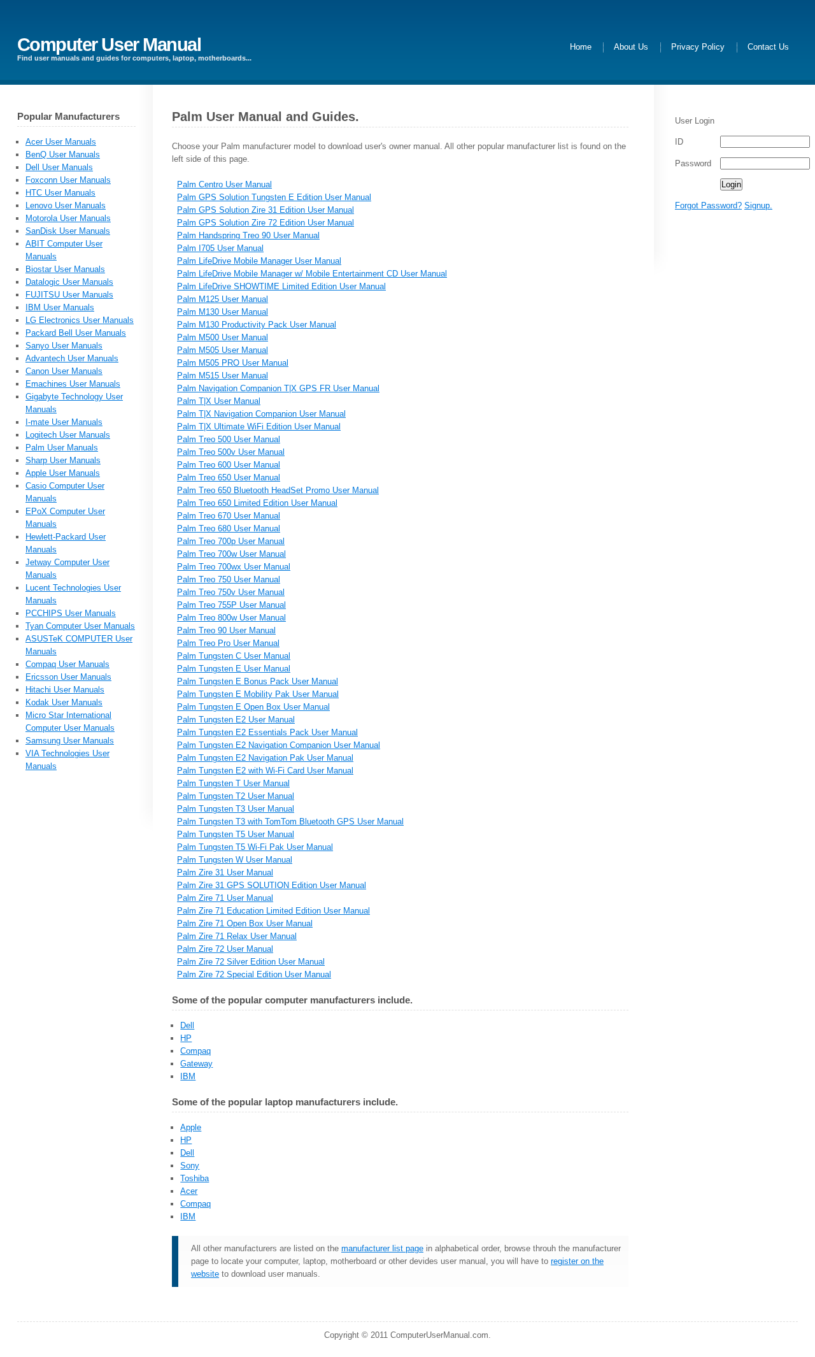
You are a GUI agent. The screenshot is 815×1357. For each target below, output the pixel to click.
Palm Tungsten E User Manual (233, 668)
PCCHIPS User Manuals (70, 613)
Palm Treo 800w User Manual (231, 617)
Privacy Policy (698, 47)
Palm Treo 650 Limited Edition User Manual (257, 503)
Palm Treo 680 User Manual (228, 528)
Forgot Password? (708, 205)
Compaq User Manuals (67, 664)
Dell (187, 1025)
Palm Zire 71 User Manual (225, 898)
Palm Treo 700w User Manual (231, 554)
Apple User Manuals (62, 473)
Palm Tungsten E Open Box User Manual (253, 707)
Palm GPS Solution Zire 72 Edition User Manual (265, 222)
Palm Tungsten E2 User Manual (236, 719)
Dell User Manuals (59, 167)
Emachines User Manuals (72, 384)
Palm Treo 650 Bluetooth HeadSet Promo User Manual (278, 490)
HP (186, 1038)
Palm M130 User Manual (222, 312)
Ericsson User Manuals (68, 677)
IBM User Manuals (59, 307)
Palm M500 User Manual (222, 337)
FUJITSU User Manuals (69, 294)
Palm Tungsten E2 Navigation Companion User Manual (278, 745)
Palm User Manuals (61, 447)
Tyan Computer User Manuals (80, 626)
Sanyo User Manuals (64, 345)
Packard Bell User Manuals (75, 333)
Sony (189, 1165)
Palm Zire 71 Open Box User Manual (245, 923)
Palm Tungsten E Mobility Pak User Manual (258, 694)
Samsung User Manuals (69, 740)
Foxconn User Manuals (68, 180)
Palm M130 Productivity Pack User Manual (256, 324)
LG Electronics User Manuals (79, 320)
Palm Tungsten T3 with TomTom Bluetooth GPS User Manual (290, 821)
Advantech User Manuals (71, 358)
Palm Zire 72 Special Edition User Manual (254, 974)
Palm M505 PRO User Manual (232, 363)
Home (581, 47)
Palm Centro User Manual (224, 184)
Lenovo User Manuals (65, 205)
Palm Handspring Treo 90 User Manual (248, 235)
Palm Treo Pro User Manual (228, 643)
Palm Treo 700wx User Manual (233, 566)
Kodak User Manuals (64, 702)
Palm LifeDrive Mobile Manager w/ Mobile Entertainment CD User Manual (312, 273)
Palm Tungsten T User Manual (233, 783)
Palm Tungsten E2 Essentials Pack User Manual (267, 732)
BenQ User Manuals (62, 154)
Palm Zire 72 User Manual (225, 949)
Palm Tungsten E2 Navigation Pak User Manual (265, 758)
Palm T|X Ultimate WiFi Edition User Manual (259, 426)
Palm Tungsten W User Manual (234, 860)
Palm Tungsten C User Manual (233, 656)
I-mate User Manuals (64, 422)
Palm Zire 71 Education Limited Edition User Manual (273, 910)
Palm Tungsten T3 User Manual (235, 809)
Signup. (758, 205)
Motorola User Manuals (68, 218)
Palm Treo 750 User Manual (228, 579)
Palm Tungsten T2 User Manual (235, 796)
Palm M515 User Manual (222, 375)
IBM (187, 1076)
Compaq (195, 1051)
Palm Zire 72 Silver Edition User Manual (251, 961)
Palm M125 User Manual (222, 299)
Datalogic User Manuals (69, 282)
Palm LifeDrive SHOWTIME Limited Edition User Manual (281, 286)
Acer (188, 1191)
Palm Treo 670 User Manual (228, 516)
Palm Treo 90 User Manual (226, 630)
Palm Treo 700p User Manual (231, 541)
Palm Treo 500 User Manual (228, 439)
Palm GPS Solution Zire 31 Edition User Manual (265, 210)
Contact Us (768, 47)
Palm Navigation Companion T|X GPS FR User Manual (278, 388)
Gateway (196, 1063)
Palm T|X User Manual (218, 401)
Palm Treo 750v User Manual (231, 592)
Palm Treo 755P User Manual (231, 605)
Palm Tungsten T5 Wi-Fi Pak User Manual (255, 847)
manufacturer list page (382, 1248)
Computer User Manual (109, 44)
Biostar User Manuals (65, 269)
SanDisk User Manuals (67, 231)
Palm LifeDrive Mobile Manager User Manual (259, 261)
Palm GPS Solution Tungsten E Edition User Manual (274, 197)
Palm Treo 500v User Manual (231, 452)
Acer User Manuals (60, 142)
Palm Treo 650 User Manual (228, 477)
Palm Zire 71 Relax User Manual (237, 936)
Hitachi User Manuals (64, 689)
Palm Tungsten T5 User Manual (235, 834)
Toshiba (194, 1178)
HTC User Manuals (60, 192)
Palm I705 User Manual (220, 248)
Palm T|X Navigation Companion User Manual (261, 414)
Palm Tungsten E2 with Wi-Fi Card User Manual (265, 770)
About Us (631, 47)
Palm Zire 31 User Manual (225, 872)
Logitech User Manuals (67, 435)
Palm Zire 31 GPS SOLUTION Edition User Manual (271, 885)
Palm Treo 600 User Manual (228, 465)
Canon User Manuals (64, 371)
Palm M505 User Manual (222, 350)
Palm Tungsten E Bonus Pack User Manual (257, 681)
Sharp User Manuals (63, 460)
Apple (190, 1127)
